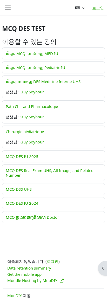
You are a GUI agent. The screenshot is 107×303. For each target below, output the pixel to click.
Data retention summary (29, 268)
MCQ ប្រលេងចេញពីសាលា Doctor (32, 217)
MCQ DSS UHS (19, 189)
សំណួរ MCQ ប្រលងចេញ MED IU (32, 53)
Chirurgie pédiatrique (25, 131)
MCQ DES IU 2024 (22, 203)
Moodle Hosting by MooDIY (32, 280)
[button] (80, 8)
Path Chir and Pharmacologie (32, 106)
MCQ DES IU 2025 (22, 156)
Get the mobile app (24, 274)
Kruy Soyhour (31, 91)
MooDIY (14, 295)
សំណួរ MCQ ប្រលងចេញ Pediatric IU (35, 67)
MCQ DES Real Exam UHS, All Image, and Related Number (49, 173)
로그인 (98, 7)
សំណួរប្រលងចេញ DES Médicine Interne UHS (43, 81)
